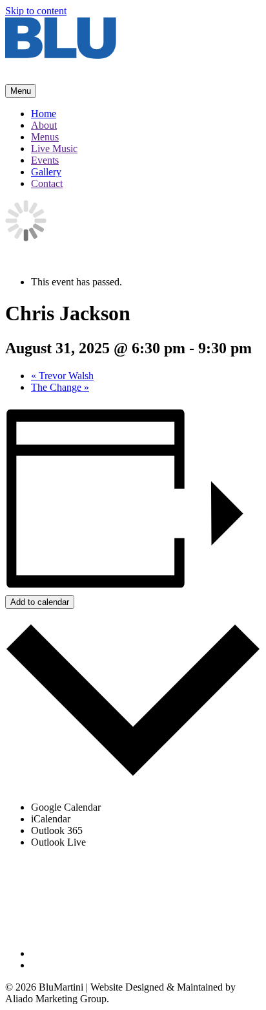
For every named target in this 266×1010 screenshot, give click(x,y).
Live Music (54, 148)
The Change (60, 387)
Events (45, 160)
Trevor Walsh (62, 375)
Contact (47, 183)
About (44, 125)
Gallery (46, 171)
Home (43, 113)
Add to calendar (39, 602)
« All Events (30, 259)
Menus (45, 136)
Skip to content (35, 10)
